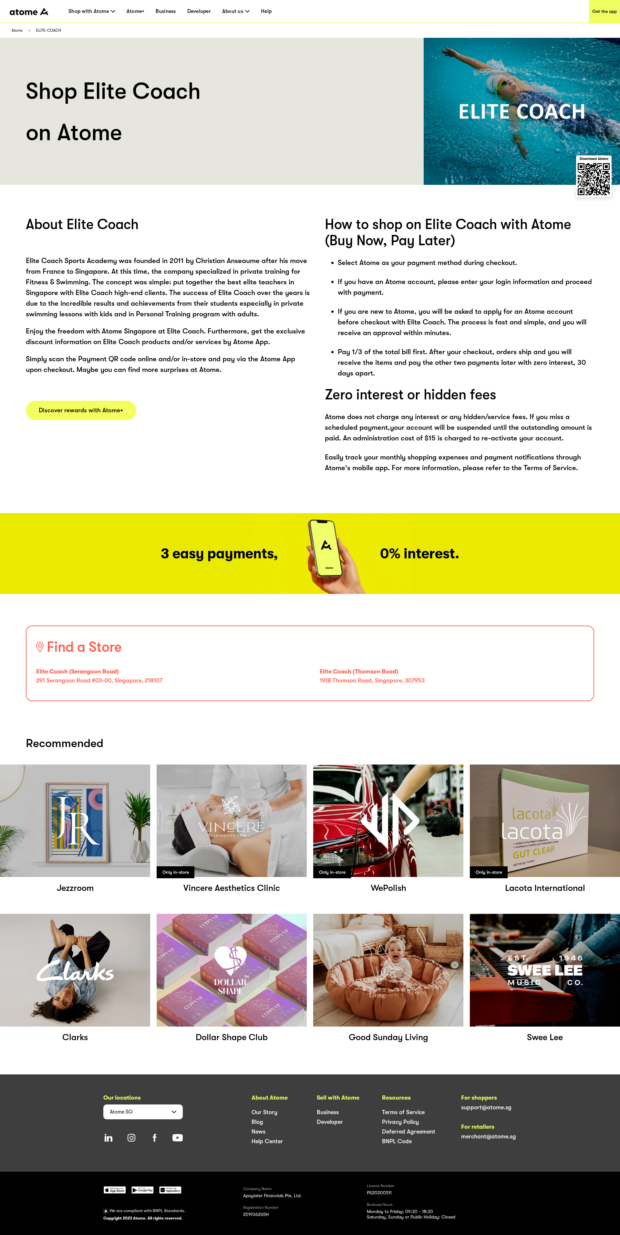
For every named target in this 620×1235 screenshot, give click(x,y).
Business (166, 11)
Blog (257, 1122)
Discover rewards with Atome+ (81, 410)
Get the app (604, 11)
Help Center (267, 1141)
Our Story (264, 1112)
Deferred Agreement (408, 1131)
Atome (17, 30)
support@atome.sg (486, 1107)
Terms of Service (403, 1112)
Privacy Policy (400, 1122)
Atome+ (136, 11)
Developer (199, 11)
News (258, 1131)
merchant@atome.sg (488, 1136)
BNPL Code (397, 1141)
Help (266, 11)
